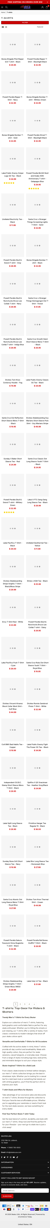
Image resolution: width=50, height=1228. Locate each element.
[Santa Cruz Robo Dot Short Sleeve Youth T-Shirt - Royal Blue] (37, 648)
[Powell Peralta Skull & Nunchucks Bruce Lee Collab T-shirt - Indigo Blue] (12, 324)
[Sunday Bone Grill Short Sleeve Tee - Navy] (12, 847)
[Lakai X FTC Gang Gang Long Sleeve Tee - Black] (37, 485)
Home (3, 12)
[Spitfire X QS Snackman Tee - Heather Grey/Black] (37, 768)
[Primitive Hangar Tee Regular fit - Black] (37, 809)
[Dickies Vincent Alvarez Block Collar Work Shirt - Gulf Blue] (12, 689)
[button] (9, 183)
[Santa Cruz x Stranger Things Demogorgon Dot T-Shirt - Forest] (37, 283)
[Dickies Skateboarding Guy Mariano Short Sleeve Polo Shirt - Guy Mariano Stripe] (37, 403)
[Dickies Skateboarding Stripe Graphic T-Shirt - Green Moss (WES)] (12, 966)
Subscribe (7, 1196)
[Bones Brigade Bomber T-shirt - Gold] (12, 120)
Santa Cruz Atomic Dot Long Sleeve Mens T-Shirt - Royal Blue (12, 902)
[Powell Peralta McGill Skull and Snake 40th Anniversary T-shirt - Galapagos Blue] (37, 158)
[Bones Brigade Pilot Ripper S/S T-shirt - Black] (12, 44)
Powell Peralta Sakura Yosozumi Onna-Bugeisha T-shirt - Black (12, 943)
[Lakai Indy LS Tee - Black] (37, 966)
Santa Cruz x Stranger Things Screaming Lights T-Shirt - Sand (37, 222)
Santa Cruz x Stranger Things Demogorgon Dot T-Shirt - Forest (37, 301)
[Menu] (2, 7)
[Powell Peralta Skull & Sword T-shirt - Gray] (12, 245)
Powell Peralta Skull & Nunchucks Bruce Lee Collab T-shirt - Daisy (37, 624)
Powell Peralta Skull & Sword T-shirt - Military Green (12, 502)
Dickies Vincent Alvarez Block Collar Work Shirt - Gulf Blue (12, 706)
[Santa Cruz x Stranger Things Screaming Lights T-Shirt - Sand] (37, 204)
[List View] (6, 26)
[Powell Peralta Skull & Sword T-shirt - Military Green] (12, 485)
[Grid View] (2, 26)
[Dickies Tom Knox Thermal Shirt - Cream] (37, 885)
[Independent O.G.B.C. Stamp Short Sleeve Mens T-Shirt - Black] (12, 768)
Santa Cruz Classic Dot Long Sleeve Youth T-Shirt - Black (37, 461)
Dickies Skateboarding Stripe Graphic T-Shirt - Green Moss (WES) (12, 984)
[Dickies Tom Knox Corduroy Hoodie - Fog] (12, 365)
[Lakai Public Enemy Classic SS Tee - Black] (37, 365)
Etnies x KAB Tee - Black (37, 581)
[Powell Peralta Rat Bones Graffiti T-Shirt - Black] (37, 926)
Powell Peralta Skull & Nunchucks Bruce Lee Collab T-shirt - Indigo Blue (13, 342)
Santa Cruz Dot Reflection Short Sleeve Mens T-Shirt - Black (13, 421)
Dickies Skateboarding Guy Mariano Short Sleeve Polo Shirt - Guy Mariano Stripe (37, 421)
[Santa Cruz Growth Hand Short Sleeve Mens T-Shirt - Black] (37, 324)
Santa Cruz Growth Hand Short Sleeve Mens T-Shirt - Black (37, 342)
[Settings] (42, 7)
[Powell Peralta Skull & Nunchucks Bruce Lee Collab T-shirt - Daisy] (37, 607)
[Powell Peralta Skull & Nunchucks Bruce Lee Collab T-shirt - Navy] (12, 283)
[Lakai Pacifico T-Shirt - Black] (12, 528)
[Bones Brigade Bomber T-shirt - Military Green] (37, 82)
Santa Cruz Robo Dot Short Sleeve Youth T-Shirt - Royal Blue (37, 665)
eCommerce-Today (25, 1217)
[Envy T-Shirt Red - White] (12, 607)
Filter (25, 23)
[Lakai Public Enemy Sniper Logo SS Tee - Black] (12, 158)
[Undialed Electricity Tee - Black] (12, 204)
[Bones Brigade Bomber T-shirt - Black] (37, 245)
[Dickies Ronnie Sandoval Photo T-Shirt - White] (37, 689)
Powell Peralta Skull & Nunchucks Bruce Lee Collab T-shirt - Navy (12, 301)
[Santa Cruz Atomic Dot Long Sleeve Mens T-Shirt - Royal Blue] (12, 885)
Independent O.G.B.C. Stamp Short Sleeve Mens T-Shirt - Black (12, 785)
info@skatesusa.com (13, 1152)
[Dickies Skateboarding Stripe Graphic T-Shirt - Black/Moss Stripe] (12, 566)
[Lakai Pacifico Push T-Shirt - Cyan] (12, 648)
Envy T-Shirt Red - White (12, 622)
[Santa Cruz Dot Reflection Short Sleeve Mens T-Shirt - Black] (12, 403)
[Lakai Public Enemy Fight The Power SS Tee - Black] (37, 730)
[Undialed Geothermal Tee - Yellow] (37, 528)
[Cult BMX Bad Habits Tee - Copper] (12, 730)
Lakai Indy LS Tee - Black (37, 981)
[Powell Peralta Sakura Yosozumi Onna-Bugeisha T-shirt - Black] (12, 926)
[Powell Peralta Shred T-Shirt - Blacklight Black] (37, 120)
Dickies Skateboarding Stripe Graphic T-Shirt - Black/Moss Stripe (12, 584)
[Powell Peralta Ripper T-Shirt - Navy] (12, 82)
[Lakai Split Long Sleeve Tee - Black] (12, 809)
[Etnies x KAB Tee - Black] (37, 566)
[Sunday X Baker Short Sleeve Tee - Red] (12, 444)
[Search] (6, 7)
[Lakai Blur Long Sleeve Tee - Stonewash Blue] (37, 847)
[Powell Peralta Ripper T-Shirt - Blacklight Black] (37, 44)
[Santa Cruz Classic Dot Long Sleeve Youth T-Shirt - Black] (37, 444)
